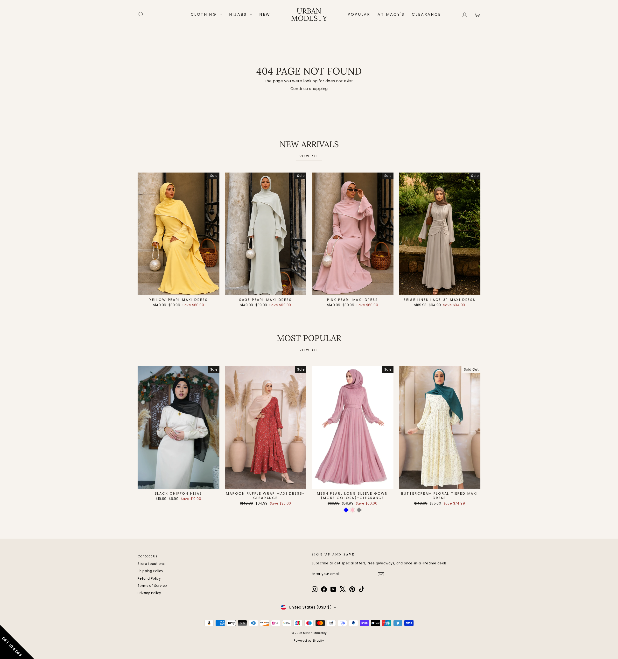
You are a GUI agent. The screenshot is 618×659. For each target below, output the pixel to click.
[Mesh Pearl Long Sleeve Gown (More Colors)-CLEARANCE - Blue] (346, 510)
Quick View (178, 289)
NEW (264, 14)
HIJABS (238, 14)
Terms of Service (152, 585)
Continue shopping (309, 88)
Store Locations (151, 564)
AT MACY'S (391, 14)
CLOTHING (204, 14)
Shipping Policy (150, 571)
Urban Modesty (309, 14)
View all (309, 156)
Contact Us (147, 556)
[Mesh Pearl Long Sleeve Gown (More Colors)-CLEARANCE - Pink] (352, 510)
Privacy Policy (149, 593)
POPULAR (359, 14)
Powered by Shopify (309, 640)
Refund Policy (149, 578)
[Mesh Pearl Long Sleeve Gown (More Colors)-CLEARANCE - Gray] (359, 510)
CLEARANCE (426, 14)
